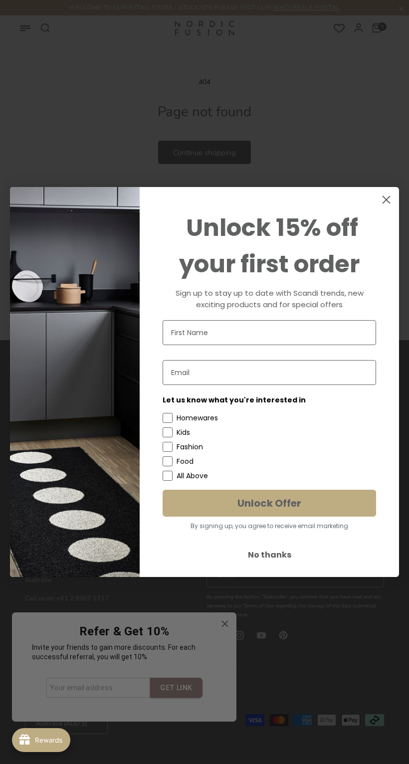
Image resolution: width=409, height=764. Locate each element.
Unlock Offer (269, 503)
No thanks (269, 555)
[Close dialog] (386, 199)
